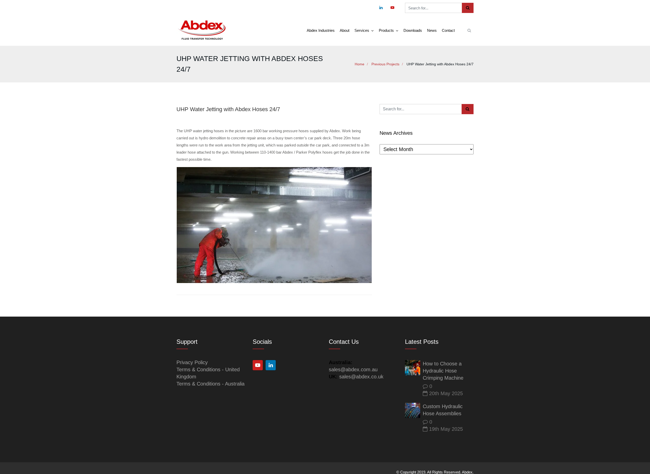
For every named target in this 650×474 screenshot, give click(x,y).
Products (386, 30)
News (432, 30)
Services (361, 30)
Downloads (412, 30)
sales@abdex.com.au (353, 369)
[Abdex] (201, 30)
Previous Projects (385, 64)
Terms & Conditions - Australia (210, 384)
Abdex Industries (321, 30)
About (344, 30)
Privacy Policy (192, 362)
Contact (448, 30)
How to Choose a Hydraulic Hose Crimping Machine (443, 371)
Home (359, 64)
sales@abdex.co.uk (361, 376)
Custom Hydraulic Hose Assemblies (443, 410)
